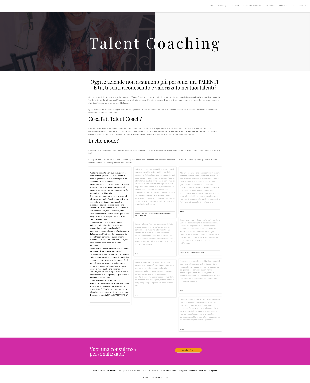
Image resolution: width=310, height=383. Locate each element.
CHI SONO (235, 6)
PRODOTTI (283, 6)
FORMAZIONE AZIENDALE (252, 6)
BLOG (293, 6)
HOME (211, 6)
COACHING (269, 6)
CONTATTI (302, 6)
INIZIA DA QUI (222, 6)
